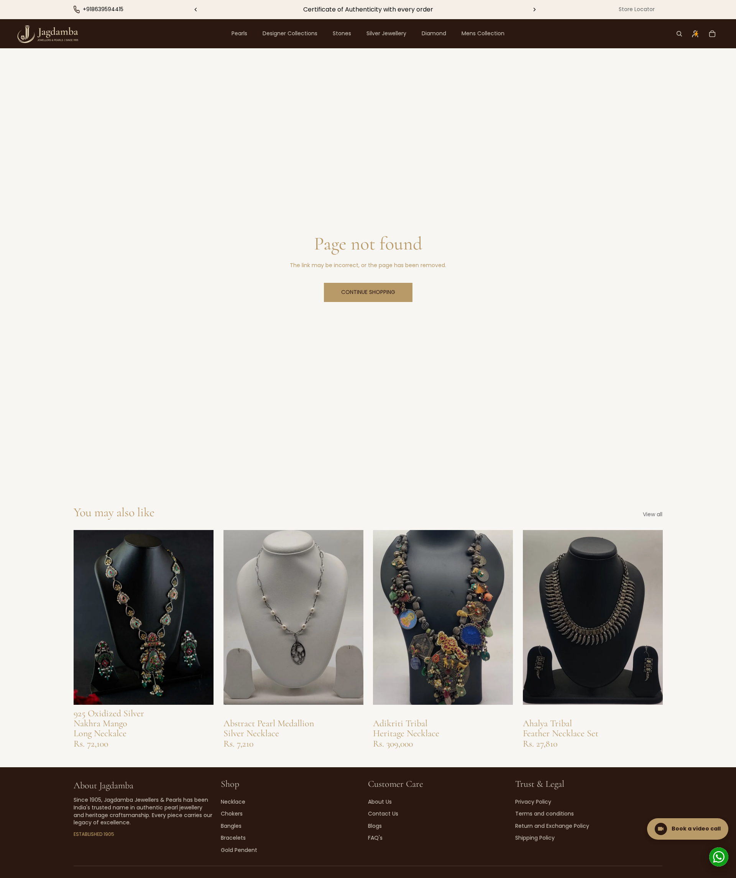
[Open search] (679, 33)
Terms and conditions (544, 813)
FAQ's (375, 838)
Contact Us (383, 813)
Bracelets (233, 838)
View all (652, 514)
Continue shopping (368, 292)
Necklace (233, 802)
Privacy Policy (533, 802)
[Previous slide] (195, 9)
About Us (380, 802)
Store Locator (637, 9)
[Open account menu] (695, 33)
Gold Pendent (239, 850)
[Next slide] (534, 9)
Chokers (232, 813)
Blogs (375, 826)
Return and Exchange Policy (552, 826)
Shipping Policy (535, 838)
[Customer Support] (718, 857)
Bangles (231, 826)
